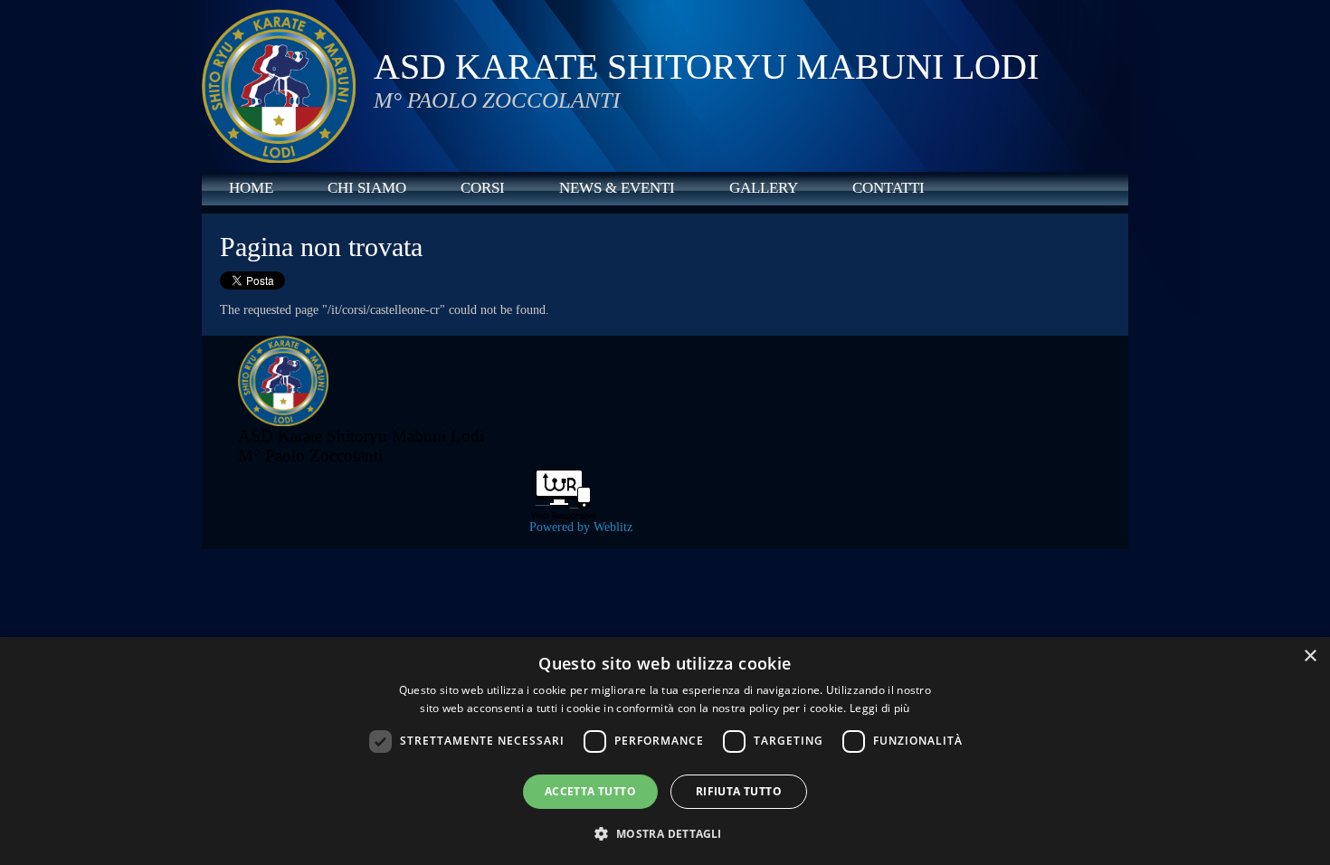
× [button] (1309, 656)
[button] (664, 832)
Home (251, 187)
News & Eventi (617, 187)
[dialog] (665, 751)
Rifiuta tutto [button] (739, 791)
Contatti (888, 187)
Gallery (763, 187)
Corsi (483, 187)
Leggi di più (880, 708)
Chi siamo (367, 187)
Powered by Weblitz (580, 527)
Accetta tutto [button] (590, 791)
